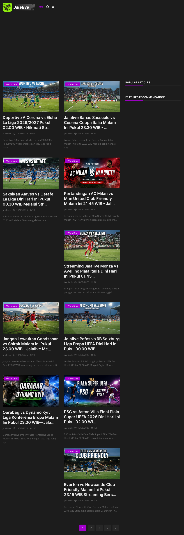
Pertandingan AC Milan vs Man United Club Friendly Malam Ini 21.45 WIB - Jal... (89, 198)
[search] (47, 7)
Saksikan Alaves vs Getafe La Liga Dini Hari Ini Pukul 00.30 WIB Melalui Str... (28, 199)
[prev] (6, 14)
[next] (178, 14)
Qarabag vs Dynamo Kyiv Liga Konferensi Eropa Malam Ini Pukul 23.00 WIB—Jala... (30, 417)
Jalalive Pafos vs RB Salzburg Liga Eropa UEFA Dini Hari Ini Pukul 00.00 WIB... (92, 343)
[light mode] (52, 7)
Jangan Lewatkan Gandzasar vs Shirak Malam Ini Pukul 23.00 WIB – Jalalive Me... (30, 343)
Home (40, 7)
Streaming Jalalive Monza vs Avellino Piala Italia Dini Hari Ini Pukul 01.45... (91, 271)
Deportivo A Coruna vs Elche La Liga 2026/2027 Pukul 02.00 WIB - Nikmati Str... (30, 122)
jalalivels (7, 133)
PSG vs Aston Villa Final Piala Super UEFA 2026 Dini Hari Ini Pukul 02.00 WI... (92, 416)
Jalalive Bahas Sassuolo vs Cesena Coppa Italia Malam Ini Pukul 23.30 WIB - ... (90, 122)
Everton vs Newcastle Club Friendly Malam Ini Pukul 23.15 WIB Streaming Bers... (90, 489)
